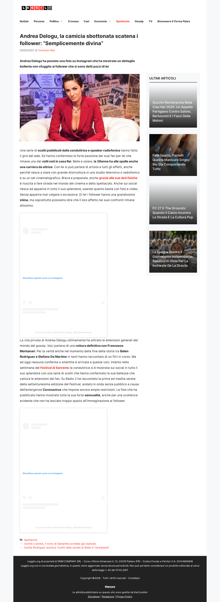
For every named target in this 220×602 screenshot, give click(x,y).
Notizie (24, 21)
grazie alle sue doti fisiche (118, 178)
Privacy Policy (124, 596)
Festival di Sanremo (54, 368)
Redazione (108, 596)
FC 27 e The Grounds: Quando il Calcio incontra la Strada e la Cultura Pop (173, 212)
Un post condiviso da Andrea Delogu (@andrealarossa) (63, 332)
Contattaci (134, 578)
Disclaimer (94, 596)
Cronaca (73, 21)
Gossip (139, 21)
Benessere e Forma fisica (174, 21)
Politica (54, 21)
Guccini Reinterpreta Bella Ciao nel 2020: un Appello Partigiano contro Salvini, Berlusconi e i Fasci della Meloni (173, 111)
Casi (86, 21)
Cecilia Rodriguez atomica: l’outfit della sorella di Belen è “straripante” (66, 547)
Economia (100, 21)
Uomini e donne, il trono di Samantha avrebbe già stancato (60, 543)
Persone (39, 21)
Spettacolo (123, 21)
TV (150, 21)
